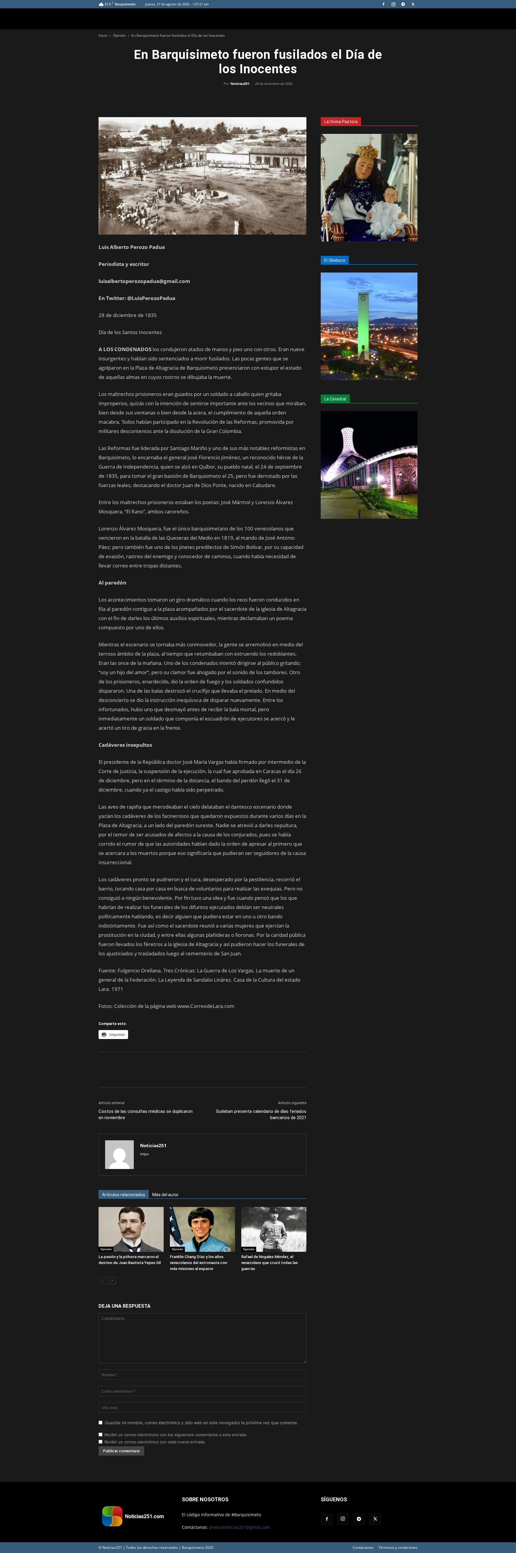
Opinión (119, 35)
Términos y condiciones (397, 1547)
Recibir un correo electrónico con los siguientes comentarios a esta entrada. (176, 1434)
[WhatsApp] (258, 97)
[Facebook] (383, 4)
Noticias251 (240, 83)
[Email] (272, 97)
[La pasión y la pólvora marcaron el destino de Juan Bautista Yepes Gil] (131, 1229)
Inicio (103, 35)
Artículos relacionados (123, 1194)
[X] (412, 4)
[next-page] (112, 1280)
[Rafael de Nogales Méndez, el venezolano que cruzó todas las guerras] (273, 1229)
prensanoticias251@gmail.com (239, 1527)
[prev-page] (102, 1280)
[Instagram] (393, 4)
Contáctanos (363, 1547)
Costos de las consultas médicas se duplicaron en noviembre (146, 1114)
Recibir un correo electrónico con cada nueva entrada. (155, 1441)
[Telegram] (403, 4)
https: (144, 1154)
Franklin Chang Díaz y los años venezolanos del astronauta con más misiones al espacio (198, 1262)
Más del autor (165, 1194)
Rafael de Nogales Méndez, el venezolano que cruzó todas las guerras (269, 1262)
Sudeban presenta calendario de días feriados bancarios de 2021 (261, 1114)
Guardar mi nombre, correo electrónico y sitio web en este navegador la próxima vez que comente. (201, 1422)
